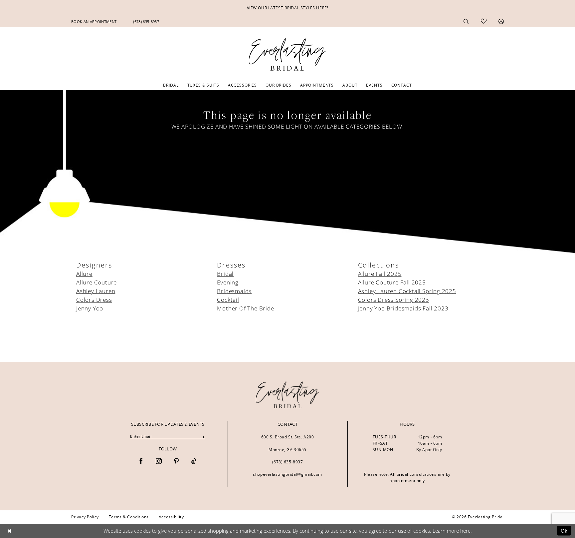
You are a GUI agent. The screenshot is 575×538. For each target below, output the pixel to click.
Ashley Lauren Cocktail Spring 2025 (407, 291)
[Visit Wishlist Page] (483, 21)
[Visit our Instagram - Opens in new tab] (158, 461)
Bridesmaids (234, 291)
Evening (228, 282)
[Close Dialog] (9, 531)
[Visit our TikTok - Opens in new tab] (194, 461)
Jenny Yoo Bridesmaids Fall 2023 (403, 308)
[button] (501, 21)
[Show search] (466, 21)
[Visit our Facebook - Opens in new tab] (141, 461)
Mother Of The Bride (245, 308)
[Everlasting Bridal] (287, 54)
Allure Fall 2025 (380, 273)
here (465, 530)
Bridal (225, 273)
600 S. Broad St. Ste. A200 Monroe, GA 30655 (287, 443)
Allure (84, 273)
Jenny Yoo (89, 308)
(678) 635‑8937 (287, 462)
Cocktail (228, 299)
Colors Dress (94, 299)
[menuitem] (94, 21)
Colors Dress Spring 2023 (393, 299)
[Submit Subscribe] (203, 436)
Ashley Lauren (95, 291)
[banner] (287, 394)
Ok (564, 530)
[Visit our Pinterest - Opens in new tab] (176, 461)
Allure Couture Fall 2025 (392, 282)
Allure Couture (96, 282)
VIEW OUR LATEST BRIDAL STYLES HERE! (287, 8)
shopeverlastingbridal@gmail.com (287, 474)
